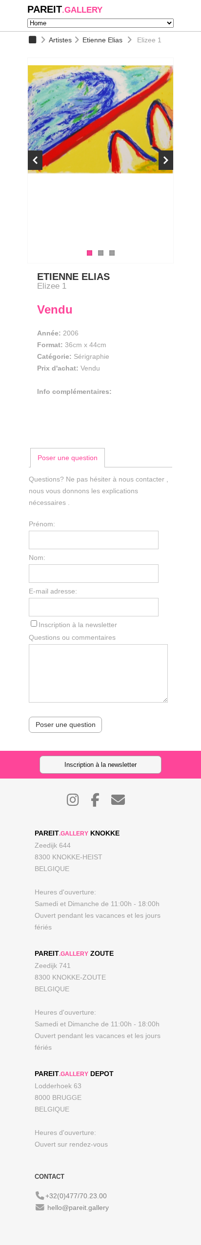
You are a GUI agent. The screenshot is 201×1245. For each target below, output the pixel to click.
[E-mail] (123, 802)
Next (166, 160)
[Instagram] (78, 802)
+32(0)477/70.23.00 (76, 1196)
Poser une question (68, 458)
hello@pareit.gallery (78, 1207)
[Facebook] (100, 802)
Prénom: (42, 524)
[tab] (67, 457)
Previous (35, 160)
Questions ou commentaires (72, 637)
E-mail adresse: (53, 591)
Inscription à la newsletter (78, 625)
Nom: (37, 557)
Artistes (60, 40)
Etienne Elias (102, 40)
